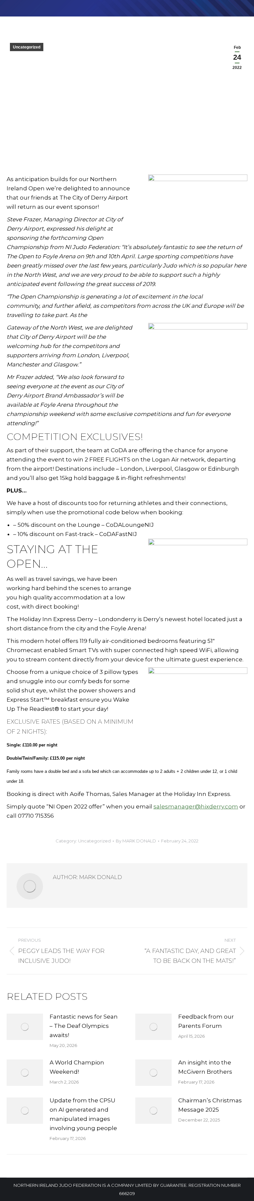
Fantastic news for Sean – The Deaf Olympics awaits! (84, 1025)
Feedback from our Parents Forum (206, 1021)
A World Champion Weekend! (77, 1067)
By (136, 840)
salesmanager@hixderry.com (195, 806)
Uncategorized (26, 47)
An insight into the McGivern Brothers (205, 1067)
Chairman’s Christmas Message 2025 (210, 1105)
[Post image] (25, 1027)
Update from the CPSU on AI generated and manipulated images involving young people (83, 1114)
